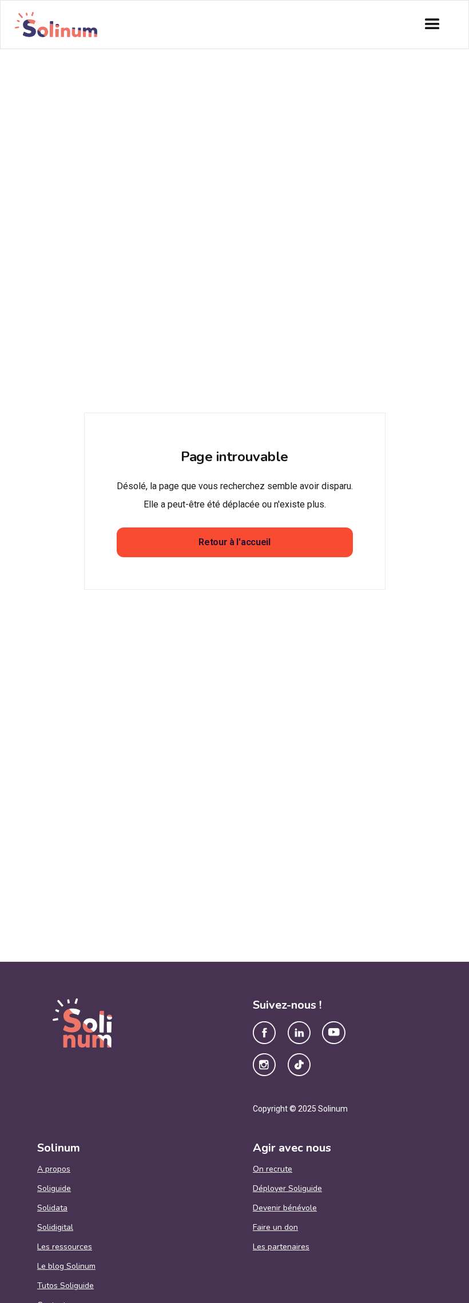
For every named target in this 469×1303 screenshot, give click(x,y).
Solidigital (55, 1227)
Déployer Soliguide (287, 1189)
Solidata (52, 1208)
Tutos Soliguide (65, 1286)
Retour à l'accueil (234, 542)
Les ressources (64, 1247)
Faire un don (275, 1227)
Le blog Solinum (66, 1266)
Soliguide (54, 1189)
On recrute (272, 1169)
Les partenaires (281, 1247)
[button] (432, 25)
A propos (53, 1169)
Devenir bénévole (285, 1208)
